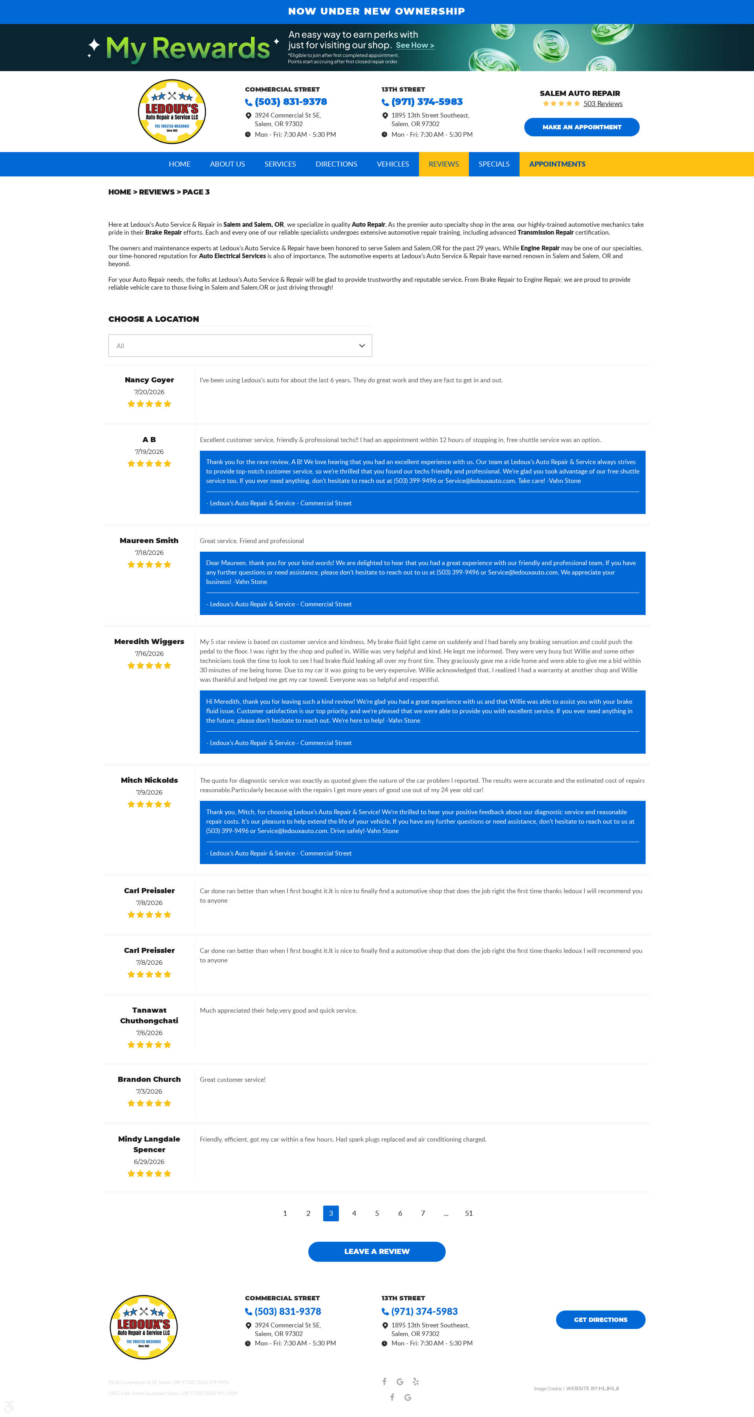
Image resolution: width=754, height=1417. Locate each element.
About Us (227, 164)
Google (400, 1381)
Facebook (384, 1381)
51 (469, 1213)
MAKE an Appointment (582, 127)
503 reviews (603, 103)
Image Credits (548, 1388)
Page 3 (196, 192)
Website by (592, 1388)
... (446, 1213)
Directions (336, 164)
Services (280, 164)
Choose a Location (153, 319)
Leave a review (377, 1251)
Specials (494, 164)
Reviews (444, 164)
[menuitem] (179, 164)
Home (179, 164)
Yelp (415, 1381)
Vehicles (393, 164)
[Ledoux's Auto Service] (172, 111)
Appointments (557, 164)
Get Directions (601, 1320)
